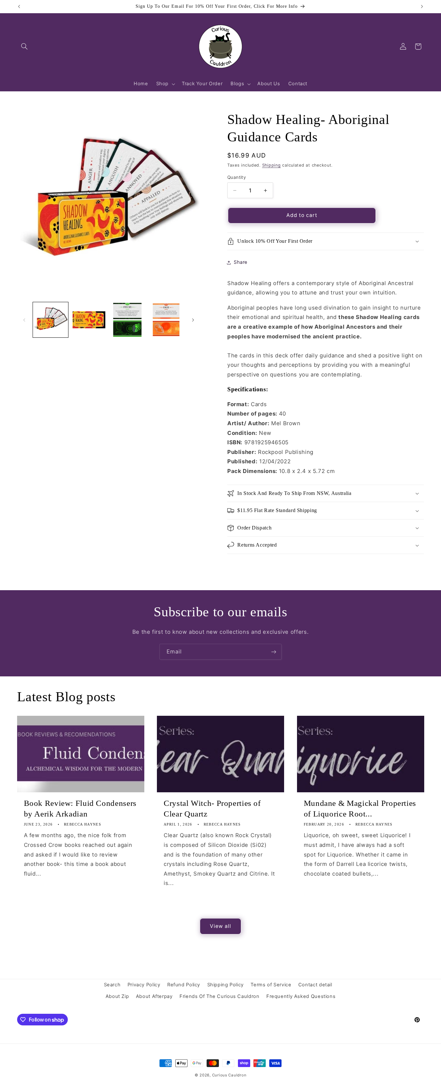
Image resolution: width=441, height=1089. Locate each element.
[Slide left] (24, 320)
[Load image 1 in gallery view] (50, 319)
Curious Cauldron (229, 1075)
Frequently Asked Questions (300, 996)
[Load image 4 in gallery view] (166, 319)
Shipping (271, 165)
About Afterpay (154, 996)
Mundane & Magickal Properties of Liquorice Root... (360, 808)
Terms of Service (271, 985)
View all (220, 926)
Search (112, 985)
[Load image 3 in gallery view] (127, 319)
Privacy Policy (144, 985)
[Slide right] (193, 320)
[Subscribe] (273, 652)
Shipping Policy (225, 985)
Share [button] (241, 262)
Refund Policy (183, 985)
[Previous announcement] (19, 6)
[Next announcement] (422, 6)
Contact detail (315, 985)
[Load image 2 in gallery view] (89, 319)
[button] (24, 46)
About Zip (117, 996)
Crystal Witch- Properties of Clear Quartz (212, 808)
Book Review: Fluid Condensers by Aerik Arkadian (80, 808)
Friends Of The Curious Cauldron (219, 996)
